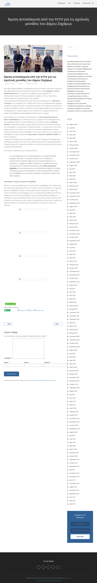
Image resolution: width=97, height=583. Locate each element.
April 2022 (73, 299)
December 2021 (74, 312)
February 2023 (74, 264)
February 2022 (74, 306)
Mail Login (68, 578)
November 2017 (74, 459)
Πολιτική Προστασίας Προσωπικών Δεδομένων (48, 580)
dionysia (20, 83)
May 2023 (73, 254)
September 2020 (75, 347)
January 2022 (73, 309)
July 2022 (72, 288)
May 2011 (73, 500)
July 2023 (72, 247)
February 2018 (74, 453)
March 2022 (73, 302)
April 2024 (73, 217)
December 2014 (74, 476)
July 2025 (72, 169)
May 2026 (73, 135)
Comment (8, 358)
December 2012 (74, 483)
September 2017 (75, 466)
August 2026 (73, 124)
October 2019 (74, 384)
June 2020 (73, 357)
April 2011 (73, 504)
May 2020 (73, 360)
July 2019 (72, 394)
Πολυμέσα (76, 3)
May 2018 (73, 442)
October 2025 (74, 158)
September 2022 (75, 282)
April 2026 (73, 138)
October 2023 (74, 237)
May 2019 (73, 401)
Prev (9, 324)
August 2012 (73, 487)
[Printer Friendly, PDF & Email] (10, 304)
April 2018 (73, 446)
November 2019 (74, 381)
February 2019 (74, 412)
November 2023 (74, 234)
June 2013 (73, 480)
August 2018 (73, 432)
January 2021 (73, 333)
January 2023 (73, 268)
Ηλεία (35, 83)
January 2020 (73, 374)
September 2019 (75, 388)
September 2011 (75, 494)
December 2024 (74, 193)
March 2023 (73, 261)
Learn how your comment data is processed (42, 380)
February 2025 (74, 186)
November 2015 (74, 473)
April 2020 (73, 364)
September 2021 (75, 319)
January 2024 (73, 227)
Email (26, 362)
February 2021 (74, 329)
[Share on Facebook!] (6, 313)
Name (6, 362)
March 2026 (73, 141)
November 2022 (74, 275)
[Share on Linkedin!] (13, 313)
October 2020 (74, 343)
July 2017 (72, 470)
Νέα (69, 3)
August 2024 (73, 206)
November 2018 (74, 422)
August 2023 (73, 244)
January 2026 (73, 148)
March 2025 (73, 182)
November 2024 (74, 196)
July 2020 (72, 353)
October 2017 (74, 463)
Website (47, 362)
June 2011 (73, 497)
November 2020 (74, 340)
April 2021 (73, 323)
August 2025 (73, 165)
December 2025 (74, 152)
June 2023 (73, 251)
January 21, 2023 (9, 83)
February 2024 (74, 223)
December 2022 (74, 271)
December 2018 (74, 418)
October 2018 (74, 425)
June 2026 (73, 131)
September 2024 (75, 203)
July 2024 (72, 210)
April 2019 (73, 405)
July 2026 (72, 128)
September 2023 (75, 241)
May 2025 (73, 176)
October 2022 (74, 278)
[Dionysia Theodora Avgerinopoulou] (7, 4)
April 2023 (73, 258)
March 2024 (73, 220)
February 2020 (74, 370)
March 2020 (73, 367)
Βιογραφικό (61, 3)
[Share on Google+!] (11, 313)
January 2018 (73, 456)
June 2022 (73, 292)
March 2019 (73, 408)
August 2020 (73, 350)
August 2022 (73, 285)
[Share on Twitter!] (9, 313)
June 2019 (73, 398)
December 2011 (74, 490)
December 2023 (74, 230)
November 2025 (74, 155)
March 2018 (73, 449)
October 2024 (74, 200)
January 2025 (73, 189)
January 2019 (73, 415)
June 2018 (73, 439)
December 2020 (74, 336)
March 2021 (73, 326)
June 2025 (73, 172)
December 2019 (74, 377)
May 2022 (73, 295)
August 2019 (73, 391)
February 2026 (74, 145)
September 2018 (75, 429)
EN (93, 3)
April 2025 (73, 179)
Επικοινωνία (86, 3)
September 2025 (75, 162)
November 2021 (74, 316)
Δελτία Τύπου (30, 83)
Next (57, 324)
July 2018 (72, 435)
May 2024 (73, 213)
